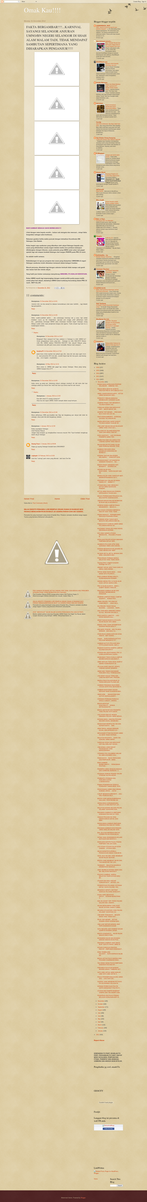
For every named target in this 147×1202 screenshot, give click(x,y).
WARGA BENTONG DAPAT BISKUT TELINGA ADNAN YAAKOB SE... (108, 422)
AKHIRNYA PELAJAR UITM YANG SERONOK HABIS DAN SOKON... (109, 545)
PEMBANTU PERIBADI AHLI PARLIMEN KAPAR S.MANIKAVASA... (106, 780)
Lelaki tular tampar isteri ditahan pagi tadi (108, 139)
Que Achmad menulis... (104, 41)
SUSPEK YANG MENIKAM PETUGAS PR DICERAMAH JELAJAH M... (109, 982)
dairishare (99, 103)
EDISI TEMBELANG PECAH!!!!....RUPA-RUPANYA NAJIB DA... (109, 953)
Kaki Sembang (101, 303)
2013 (98, 376)
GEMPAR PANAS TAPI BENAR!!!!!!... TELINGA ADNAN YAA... (109, 403)
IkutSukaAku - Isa (102, 255)
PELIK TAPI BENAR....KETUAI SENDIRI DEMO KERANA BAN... (108, 920)
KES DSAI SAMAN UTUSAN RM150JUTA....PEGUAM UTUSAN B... (109, 534)
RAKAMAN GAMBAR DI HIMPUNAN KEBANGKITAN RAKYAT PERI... (109, 813)
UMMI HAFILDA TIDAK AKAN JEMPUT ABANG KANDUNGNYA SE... (109, 662)
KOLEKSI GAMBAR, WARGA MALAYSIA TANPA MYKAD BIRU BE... (108, 876)
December (101, 382)
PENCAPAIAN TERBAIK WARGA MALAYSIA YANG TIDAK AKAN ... (109, 559)
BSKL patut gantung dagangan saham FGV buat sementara (107, 290)
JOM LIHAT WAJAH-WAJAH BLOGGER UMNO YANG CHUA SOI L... (110, 427)
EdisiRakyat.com (101, 62)
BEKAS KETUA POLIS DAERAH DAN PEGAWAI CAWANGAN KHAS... (109, 959)
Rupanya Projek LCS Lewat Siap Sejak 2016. (113, 174)
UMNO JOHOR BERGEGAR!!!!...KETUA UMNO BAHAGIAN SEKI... (110, 394)
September (101, 1007)
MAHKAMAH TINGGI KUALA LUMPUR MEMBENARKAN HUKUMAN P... (109, 658)
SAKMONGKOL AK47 (103, 26)
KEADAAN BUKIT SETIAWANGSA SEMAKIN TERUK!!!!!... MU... (108, 461)
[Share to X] (60, 288)
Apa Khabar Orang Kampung (105, 138)
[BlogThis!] (57, 288)
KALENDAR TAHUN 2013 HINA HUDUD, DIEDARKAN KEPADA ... (110, 529)
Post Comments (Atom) (40, 503)
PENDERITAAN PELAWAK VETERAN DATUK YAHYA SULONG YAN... (109, 886)
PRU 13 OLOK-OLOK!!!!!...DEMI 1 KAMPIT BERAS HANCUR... (108, 586)
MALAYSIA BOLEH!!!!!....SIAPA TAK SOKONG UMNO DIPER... (109, 738)
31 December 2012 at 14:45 (48, 315)
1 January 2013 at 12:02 (52, 396)
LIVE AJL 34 (109, 238)
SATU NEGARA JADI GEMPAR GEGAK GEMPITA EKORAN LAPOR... (110, 929)
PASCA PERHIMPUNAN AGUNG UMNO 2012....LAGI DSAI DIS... (110, 977)
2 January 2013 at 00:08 (48, 444)
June (99, 1016)
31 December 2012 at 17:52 (52, 351)
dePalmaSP (100, 189)
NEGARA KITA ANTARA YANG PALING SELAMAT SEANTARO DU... (109, 911)
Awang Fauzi (35, 444)
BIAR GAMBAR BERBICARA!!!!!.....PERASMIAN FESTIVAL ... (108, 764)
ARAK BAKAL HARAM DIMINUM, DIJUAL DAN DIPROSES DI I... (108, 729)
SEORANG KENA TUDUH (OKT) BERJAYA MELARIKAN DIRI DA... (109, 520)
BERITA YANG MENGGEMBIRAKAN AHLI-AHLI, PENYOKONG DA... (109, 799)
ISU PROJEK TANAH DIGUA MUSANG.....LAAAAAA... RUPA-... (109, 607)
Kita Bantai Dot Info (102, 319)
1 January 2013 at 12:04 (47, 426)
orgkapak (34, 455)
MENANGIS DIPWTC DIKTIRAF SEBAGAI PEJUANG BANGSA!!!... (109, 890)
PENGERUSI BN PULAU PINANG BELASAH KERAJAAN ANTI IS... (108, 996)
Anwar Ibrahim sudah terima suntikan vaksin (112, 202)
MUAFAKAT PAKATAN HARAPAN (112, 271)
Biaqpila (99, 236)
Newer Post (29, 499)
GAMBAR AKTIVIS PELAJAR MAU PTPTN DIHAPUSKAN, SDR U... (108, 644)
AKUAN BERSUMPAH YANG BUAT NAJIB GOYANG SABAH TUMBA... (109, 906)
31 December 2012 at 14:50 (48, 380)
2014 (98, 373)
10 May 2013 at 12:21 (52, 364)
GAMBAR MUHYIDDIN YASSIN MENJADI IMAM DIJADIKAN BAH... (109, 690)
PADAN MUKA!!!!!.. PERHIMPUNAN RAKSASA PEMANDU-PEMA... (108, 515)
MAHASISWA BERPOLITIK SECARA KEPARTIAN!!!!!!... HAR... (109, 724)
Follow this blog (108, 1128)
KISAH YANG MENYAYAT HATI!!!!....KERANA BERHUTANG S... (108, 896)
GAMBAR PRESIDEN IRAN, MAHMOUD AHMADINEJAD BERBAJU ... (107, 451)
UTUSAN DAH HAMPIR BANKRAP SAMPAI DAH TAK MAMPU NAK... (109, 991)
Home (57, 499)
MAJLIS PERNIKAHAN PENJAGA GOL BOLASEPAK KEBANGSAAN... (109, 496)
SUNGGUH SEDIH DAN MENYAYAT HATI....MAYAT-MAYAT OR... (108, 408)
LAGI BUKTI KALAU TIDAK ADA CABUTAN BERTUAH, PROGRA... (109, 676)
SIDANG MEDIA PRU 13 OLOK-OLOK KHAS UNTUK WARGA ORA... (109, 582)
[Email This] (55, 288)
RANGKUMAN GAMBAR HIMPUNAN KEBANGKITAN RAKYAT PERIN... (109, 824)
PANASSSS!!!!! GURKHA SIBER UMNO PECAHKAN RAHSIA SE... (110, 524)
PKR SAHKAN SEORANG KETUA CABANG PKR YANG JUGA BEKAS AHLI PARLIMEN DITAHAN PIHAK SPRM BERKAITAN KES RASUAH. (61, 591)
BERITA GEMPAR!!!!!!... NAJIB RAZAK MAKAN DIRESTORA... (109, 934)
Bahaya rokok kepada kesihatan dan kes (112, 64)
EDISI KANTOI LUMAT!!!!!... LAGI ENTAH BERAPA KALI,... (108, 616)
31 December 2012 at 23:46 (48, 412)
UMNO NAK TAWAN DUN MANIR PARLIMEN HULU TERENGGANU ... (109, 672)
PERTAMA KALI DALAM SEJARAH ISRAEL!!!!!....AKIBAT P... (108, 481)
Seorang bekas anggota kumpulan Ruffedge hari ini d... (108, 563)
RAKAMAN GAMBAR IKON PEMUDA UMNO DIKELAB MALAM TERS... (109, 829)
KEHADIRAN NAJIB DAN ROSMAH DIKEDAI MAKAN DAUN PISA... (108, 939)
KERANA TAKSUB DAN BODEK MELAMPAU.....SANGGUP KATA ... (109, 456)
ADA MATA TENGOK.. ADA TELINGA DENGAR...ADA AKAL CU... (109, 630)
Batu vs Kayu (100, 219)
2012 (98, 379)
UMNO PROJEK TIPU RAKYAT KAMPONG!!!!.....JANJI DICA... (108, 602)
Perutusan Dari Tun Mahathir (104, 220)
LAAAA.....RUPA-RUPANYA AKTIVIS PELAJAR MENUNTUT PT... (109, 639)
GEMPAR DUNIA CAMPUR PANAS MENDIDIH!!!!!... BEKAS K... (108, 506)
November (101, 1001)
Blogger (83, 1198)
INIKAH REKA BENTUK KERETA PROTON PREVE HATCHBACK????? (110, 389)
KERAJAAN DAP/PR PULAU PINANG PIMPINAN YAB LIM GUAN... (109, 842)
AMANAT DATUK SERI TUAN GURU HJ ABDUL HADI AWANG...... (110, 568)
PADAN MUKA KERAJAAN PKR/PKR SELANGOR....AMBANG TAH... (109, 385)
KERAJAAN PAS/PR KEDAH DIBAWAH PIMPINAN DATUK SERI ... (110, 540)
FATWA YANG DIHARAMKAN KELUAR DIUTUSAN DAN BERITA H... (109, 838)
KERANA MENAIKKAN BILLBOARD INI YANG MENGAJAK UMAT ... (109, 549)
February (101, 1028)
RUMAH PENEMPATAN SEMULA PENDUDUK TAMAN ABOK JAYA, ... (109, 785)
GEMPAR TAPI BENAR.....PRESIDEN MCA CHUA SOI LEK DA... (109, 413)
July (99, 1013)
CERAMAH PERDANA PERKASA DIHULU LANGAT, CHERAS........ (108, 699)
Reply (33, 309)
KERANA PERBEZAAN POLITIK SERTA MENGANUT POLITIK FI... (109, 987)
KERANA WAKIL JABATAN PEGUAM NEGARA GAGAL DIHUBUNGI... (109, 720)
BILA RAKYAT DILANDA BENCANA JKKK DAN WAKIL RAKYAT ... (108, 431)
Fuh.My (98, 122)
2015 (98, 370)
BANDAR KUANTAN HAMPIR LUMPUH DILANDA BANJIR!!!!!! (109, 648)
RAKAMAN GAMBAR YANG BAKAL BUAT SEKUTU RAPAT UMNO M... (109, 943)
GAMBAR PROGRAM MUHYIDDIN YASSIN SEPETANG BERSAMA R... (109, 686)
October (100, 1004)
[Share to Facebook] (62, 288)
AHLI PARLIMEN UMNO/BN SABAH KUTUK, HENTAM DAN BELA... (108, 611)
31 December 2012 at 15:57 (54, 336)
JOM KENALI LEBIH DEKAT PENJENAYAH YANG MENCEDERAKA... (106, 748)
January (100, 1031)
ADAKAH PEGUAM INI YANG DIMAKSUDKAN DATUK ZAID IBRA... (107, 818)
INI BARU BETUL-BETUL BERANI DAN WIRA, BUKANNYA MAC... (109, 554)
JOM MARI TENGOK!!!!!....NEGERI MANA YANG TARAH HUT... (108, 915)
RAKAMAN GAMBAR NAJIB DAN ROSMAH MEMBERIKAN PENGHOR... (108, 592)
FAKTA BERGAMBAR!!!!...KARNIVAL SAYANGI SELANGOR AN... (109, 417)
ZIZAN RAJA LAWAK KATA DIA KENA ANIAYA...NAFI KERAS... (109, 634)
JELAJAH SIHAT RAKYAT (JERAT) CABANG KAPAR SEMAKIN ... (108, 667)
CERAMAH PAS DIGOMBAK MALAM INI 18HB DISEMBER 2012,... (109, 754)
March (100, 1025)
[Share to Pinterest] (64, 288)
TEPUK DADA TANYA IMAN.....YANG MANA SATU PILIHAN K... (109, 572)
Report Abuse (99, 1040)
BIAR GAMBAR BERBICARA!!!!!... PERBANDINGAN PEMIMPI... (108, 577)
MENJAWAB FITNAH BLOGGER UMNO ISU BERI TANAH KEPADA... (110, 734)
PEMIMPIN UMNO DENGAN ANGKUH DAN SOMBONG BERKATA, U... (109, 769)
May (99, 1019)
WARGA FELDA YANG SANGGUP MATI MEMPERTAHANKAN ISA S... (110, 476)
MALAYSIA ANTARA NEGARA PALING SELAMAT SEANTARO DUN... (109, 808)
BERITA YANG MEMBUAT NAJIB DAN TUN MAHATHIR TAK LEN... (109, 861)
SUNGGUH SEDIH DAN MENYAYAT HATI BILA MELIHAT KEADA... (108, 743)
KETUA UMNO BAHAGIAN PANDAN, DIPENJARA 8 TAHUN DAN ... (109, 492)
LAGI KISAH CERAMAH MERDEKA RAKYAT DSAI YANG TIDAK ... (108, 510)
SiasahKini (99, 341)
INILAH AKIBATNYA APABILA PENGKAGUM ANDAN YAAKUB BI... (110, 852)
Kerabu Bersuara (101, 82)
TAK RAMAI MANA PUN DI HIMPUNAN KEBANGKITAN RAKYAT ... (109, 964)
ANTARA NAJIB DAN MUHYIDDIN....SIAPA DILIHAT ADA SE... (109, 471)
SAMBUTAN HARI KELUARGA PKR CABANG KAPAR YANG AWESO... (109, 440)
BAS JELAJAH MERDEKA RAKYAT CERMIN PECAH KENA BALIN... (108, 833)
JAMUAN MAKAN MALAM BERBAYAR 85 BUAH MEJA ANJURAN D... (109, 501)
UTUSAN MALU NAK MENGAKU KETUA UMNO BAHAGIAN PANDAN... (107, 486)
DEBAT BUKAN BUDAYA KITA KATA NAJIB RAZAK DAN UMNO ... (109, 621)
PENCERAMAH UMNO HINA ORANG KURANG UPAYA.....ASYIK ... (109, 790)
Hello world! (100, 191)
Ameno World (100, 172)
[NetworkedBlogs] (108, 1125)
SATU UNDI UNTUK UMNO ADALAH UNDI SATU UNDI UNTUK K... (109, 973)
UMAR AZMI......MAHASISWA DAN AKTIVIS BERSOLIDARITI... (108, 695)
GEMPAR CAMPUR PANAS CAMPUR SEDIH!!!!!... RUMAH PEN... (109, 597)
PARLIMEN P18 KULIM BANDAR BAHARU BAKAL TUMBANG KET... (109, 968)
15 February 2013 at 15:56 (46, 455)
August (100, 1010)
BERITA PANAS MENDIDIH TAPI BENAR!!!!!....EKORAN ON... (107, 465)
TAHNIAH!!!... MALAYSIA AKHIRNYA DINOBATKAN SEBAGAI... (109, 866)
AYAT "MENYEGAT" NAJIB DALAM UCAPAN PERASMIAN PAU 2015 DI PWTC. (58, 612)
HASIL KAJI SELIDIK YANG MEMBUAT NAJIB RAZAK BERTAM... (110, 856)
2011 (98, 1034)
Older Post (85, 499)
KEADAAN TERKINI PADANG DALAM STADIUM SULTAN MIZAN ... (109, 774)
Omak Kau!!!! (42, 10)
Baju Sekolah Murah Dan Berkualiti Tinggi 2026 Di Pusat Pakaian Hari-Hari (113, 44)
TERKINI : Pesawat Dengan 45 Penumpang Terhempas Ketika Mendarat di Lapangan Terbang (113, 324)
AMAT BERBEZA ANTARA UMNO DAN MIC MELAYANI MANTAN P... (109, 870)
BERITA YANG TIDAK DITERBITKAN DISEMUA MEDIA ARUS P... (109, 625)
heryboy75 (40, 351)
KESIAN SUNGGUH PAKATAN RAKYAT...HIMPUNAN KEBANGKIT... (110, 948)
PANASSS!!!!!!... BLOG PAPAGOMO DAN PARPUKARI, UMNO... (109, 759)
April (99, 1022)
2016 (98, 367)
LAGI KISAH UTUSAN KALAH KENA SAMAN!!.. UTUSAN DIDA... (109, 847)
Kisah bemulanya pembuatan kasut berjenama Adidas (111, 106)
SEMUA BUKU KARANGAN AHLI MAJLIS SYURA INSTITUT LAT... (108, 804)
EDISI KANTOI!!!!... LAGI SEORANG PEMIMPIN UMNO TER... (109, 436)
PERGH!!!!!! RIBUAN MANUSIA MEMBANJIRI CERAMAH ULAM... (109, 399)
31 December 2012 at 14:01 (48, 301)
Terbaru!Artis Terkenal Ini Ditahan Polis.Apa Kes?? (113, 344)
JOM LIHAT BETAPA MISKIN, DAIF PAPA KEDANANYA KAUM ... (108, 925)
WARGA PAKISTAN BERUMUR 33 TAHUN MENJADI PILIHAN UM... (108, 681)
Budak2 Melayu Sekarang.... (104, 257)
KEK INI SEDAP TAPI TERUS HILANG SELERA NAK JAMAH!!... (109, 901)
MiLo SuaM (100, 200)
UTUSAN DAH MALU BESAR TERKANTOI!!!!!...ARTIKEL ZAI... (108, 881)
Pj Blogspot (100, 153)
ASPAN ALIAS (101, 288)
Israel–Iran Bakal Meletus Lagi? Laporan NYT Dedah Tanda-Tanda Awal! (113, 86)
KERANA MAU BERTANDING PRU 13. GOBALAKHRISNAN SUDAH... (109, 653)
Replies (36, 332)
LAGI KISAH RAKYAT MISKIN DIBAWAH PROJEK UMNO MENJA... (110, 715)
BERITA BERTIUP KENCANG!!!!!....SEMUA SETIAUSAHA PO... (106, 705)
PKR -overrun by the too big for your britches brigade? (106, 28)
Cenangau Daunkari (102, 269)
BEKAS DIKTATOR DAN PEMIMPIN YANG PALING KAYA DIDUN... (108, 710)
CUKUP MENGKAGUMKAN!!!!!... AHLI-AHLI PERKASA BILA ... (109, 794)
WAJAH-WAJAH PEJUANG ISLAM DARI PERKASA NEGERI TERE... (109, 445)
